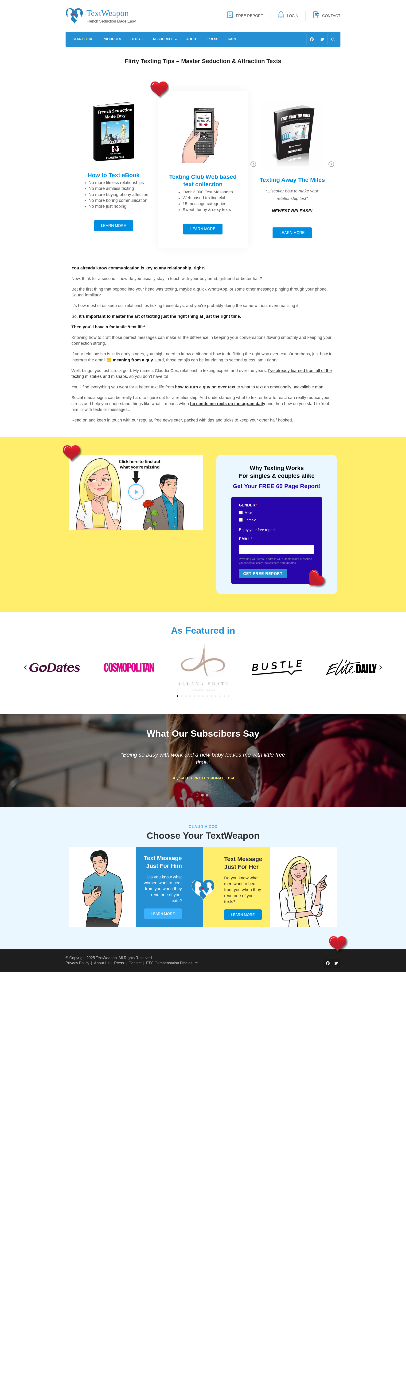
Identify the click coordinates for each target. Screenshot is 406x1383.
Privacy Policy (77, 963)
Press (212, 39)
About (192, 39)
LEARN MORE (163, 914)
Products (112, 39)
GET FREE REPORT (263, 574)
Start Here (83, 39)
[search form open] (333, 39)
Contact (135, 963)
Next (331, 164)
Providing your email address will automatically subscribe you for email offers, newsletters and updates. (275, 561)
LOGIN (292, 16)
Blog (135, 39)
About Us (101, 963)
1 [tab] (197, 795)
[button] (136, 493)
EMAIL (245, 539)
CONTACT (331, 16)
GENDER (247, 505)
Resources (163, 39)
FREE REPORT (249, 16)
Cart (232, 39)
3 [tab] (207, 795)
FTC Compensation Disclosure (172, 963)
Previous (253, 164)
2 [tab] (202, 795)
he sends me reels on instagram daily (227, 403)
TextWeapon (107, 13)
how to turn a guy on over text (205, 387)
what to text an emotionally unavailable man (282, 387)
